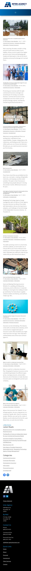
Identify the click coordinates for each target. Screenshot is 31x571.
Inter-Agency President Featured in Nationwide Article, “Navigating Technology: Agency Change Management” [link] (15, 192)
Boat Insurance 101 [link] (7, 168)
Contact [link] (5, 564)
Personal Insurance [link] (14, 45)
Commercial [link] (6, 558)
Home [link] (4, 549)
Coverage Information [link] (20, 43)
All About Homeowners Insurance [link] (10, 236)
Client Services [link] (7, 561)
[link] (15, 28)
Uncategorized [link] (12, 133)
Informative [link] (6, 45)
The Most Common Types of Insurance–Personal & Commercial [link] (14, 316)
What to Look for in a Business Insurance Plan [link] (13, 362)
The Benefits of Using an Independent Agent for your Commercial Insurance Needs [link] (15, 83)
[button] (15, 12)
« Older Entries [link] (7, 425)
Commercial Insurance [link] (8, 43)
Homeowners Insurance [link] (9, 131)
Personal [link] (5, 555)
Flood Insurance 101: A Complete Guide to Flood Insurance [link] (14, 39)
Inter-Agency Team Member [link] (11, 41)
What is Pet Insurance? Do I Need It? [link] (11, 403)
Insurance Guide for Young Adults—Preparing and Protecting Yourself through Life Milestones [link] (14, 127)
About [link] (4, 552)
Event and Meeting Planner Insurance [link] (11, 277)
